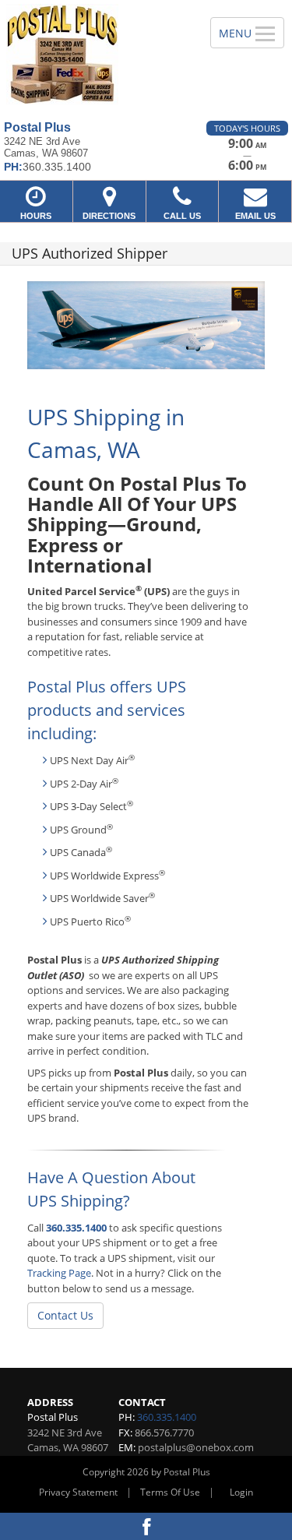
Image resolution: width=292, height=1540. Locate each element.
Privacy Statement (78, 1492)
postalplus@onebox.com (196, 1447)
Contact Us (65, 1315)
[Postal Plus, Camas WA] (96, 54)
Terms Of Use (170, 1492)
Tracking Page (59, 1273)
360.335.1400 (76, 1228)
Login (241, 1492)
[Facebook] (146, 1526)
